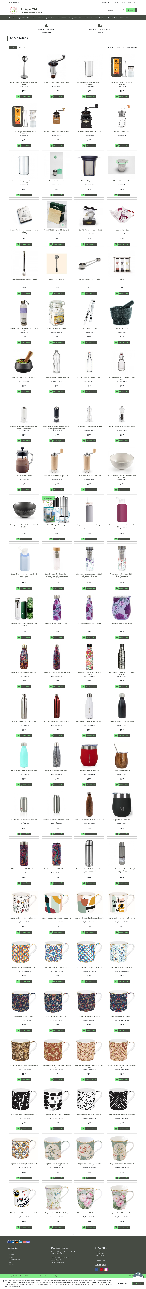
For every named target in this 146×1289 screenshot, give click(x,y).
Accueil (10, 1252)
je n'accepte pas (122, 1283)
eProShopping (53, 1276)
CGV (9, 1262)
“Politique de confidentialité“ (96, 1284)
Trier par (111, 47)
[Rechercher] (123, 10)
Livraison (11, 1265)
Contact (117, 2)
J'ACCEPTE (138, 1283)
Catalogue (11, 1254)
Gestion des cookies (57, 1260)
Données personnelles (57, 1263)
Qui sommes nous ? (14, 1259)
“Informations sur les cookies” (70, 1284)
